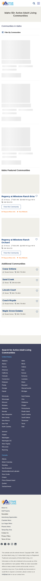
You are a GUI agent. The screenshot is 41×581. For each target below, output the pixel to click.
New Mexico (6, 420)
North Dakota (25, 396)
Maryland (24, 385)
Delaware (5, 382)
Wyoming (5, 450)
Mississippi (5, 399)
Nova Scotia (6, 474)
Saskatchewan (6, 486)
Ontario (4, 477)
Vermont (4, 431)
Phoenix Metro (6, 526)
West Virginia (6, 444)
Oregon (23, 405)
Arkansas (5, 370)
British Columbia (7, 462)
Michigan (24, 391)
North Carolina (6, 426)
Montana (4, 405)
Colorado (5, 376)
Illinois (23, 364)
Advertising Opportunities (9, 517)
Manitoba (5, 465)
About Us (4, 508)
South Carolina (26, 414)
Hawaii (4, 391)
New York (5, 423)
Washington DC (7, 440)
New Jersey (5, 417)
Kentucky (24, 376)
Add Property (6, 511)
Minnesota (5, 396)
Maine (23, 382)
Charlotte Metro (6, 520)
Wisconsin (5, 447)
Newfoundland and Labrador (10, 471)
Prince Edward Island (8, 480)
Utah (22, 426)
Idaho (23, 360)
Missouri (4, 402)
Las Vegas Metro (7, 523)
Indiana (23, 367)
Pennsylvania (25, 408)
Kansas (23, 373)
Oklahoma (24, 402)
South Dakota (25, 417)
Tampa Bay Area (7, 530)
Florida (4, 385)
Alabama (4, 360)
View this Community (11, 207)
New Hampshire (7, 414)
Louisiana (24, 379)
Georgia (4, 388)
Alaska (4, 364)
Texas (23, 423)
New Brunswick (7, 468)
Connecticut (5, 379)
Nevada (4, 411)
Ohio (22, 399)
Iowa (22, 370)
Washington (5, 437)
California (5, 373)
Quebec (4, 483)
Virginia (4, 434)
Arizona (4, 367)
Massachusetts (26, 388)
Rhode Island (25, 411)
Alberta (4, 459)
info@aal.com (6, 574)
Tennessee (24, 420)
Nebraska (5, 408)
